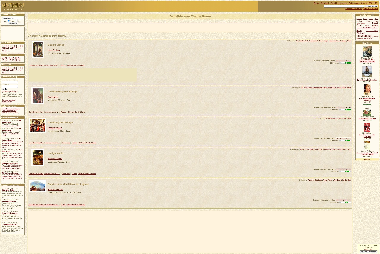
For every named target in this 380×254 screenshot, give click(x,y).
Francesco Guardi (55, 189)
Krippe (326, 41)
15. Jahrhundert (330, 118)
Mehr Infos (368, 249)
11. (9, 58)
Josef (317, 149)
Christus (361, 33)
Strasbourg (360, 38)
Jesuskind (333, 41)
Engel (349, 149)
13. (16, 58)
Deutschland (313, 41)
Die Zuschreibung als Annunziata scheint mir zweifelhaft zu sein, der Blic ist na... (12, 144)
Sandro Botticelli (55, 128)
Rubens (375, 25)
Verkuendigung (364, 36)
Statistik (334, 3)
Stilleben (367, 27)
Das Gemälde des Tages (11, 109)
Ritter (376, 21)
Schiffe (344, 180)
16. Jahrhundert (302, 41)
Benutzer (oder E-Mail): (10, 80)
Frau (359, 30)
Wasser (311, 180)
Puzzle (63, 65)
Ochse (343, 41)
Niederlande (318, 87)
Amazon (367, 159)
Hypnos (368, 21)
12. (13, 58)
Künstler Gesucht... (9, 201)
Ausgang (375, 36)
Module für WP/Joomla (10, 112)
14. (19, 58)
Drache (371, 19)
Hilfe (376, 3)
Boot (349, 180)
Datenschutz (354, 3)
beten (344, 118)
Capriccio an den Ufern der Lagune (68, 184)
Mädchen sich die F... (10, 163)
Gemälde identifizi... (10, 225)
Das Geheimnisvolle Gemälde (367, 136)
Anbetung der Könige (60, 122)
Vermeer (359, 28)
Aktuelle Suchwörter (370, 9)
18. (13, 60)
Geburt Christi (56, 44)
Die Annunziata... (11, 121)
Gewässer (318, 180)
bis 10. (5, 58)
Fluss (325, 180)
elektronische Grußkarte (76, 65)
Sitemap (364, 3)
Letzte (365, 19)
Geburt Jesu (304, 149)
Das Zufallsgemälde (9, 111)
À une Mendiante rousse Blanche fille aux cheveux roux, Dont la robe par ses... (12, 166)
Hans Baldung (54, 50)
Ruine (321, 41)
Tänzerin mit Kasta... (10, 173)
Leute (339, 180)
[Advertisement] (62, 27)
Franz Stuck (372, 31)
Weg (334, 180)
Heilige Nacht (55, 153)
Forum (316, 3)
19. (16, 60)
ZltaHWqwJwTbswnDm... (11, 126)
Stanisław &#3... (8, 190)
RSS (370, 3)
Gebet (367, 25)
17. (10, 60)
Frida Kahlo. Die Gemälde (367, 80)
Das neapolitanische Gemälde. (367, 99)
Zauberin (359, 19)
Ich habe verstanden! (368, 252)
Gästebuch (325, 3)
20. (19, 60)
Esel (339, 41)
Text (19, 21)
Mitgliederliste (7, 102)
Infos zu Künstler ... (9, 213)
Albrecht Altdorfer (55, 159)
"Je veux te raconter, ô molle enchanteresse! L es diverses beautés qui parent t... (12, 156)
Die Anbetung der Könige (62, 91)
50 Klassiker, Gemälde (367, 118)
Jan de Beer (53, 97)
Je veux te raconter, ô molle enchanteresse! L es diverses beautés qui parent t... (12, 177)
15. (3, 60)
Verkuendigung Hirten (364, 23)
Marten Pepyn (368, 38)
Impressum (343, 3)
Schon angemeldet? (9, 100)
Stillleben (375, 28)
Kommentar (66, 143)
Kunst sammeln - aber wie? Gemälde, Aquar (367, 153)
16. (6, 60)
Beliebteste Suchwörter (353, 9)
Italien (339, 118)
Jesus (339, 87)
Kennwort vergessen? (10, 91)
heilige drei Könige (329, 87)
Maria (349, 41)
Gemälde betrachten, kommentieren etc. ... (44, 65)
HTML (12, 21)
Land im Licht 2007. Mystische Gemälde (367, 60)
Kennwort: (5, 84)
